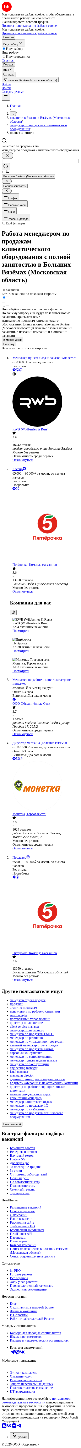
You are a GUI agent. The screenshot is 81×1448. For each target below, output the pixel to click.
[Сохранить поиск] (6, 166)
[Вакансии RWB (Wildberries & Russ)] (44, 402)
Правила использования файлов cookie (29, 33)
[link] (9, 74)
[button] (6, 84)
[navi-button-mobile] (6, 97)
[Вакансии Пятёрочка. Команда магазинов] (44, 527)
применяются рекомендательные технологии (36, 1400)
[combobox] (21, 146)
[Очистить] (7, 155)
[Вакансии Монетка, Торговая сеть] (44, 786)
